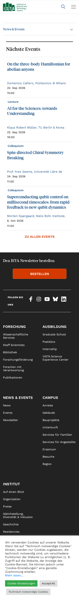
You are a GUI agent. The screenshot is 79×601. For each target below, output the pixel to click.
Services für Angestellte (59, 442)
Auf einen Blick (13, 491)
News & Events (14, 29)
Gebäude (49, 412)
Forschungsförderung (18, 359)
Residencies (11, 531)
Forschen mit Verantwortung (13, 368)
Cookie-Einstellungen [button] (21, 583)
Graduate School (54, 334)
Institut (11, 484)
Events (7, 412)
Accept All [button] (48, 583)
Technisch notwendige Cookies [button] (28, 591)
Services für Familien (57, 434)
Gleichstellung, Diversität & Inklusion (18, 515)
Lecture (13, 101)
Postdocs (49, 341)
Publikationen (12, 377)
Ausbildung (54, 326)
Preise (7, 506)
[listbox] (39, 143)
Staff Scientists (14, 345)
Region (47, 464)
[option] (39, 143)
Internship (50, 349)
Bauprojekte (51, 420)
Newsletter (10, 420)
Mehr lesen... (14, 575)
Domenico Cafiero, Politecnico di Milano (36, 83)
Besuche (48, 456)
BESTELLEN (39, 274)
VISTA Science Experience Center (55, 358)
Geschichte (11, 524)
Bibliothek (10, 352)
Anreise (48, 405)
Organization (11, 499)
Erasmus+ (49, 449)
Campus (50, 397)
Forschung (14, 326)
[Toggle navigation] (73, 7)
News (7, 405)
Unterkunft (50, 427)
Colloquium (16, 145)
